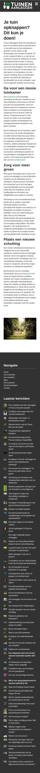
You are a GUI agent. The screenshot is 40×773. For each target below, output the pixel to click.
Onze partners (9, 383)
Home (6, 372)
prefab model (19, 160)
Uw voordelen (9, 377)
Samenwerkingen (11, 385)
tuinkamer (11, 97)
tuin (30, 274)
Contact (7, 388)
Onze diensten (9, 375)
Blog (5, 380)
